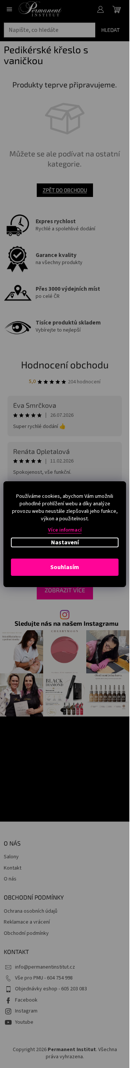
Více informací (65, 530)
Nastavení (65, 542)
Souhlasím (64, 567)
